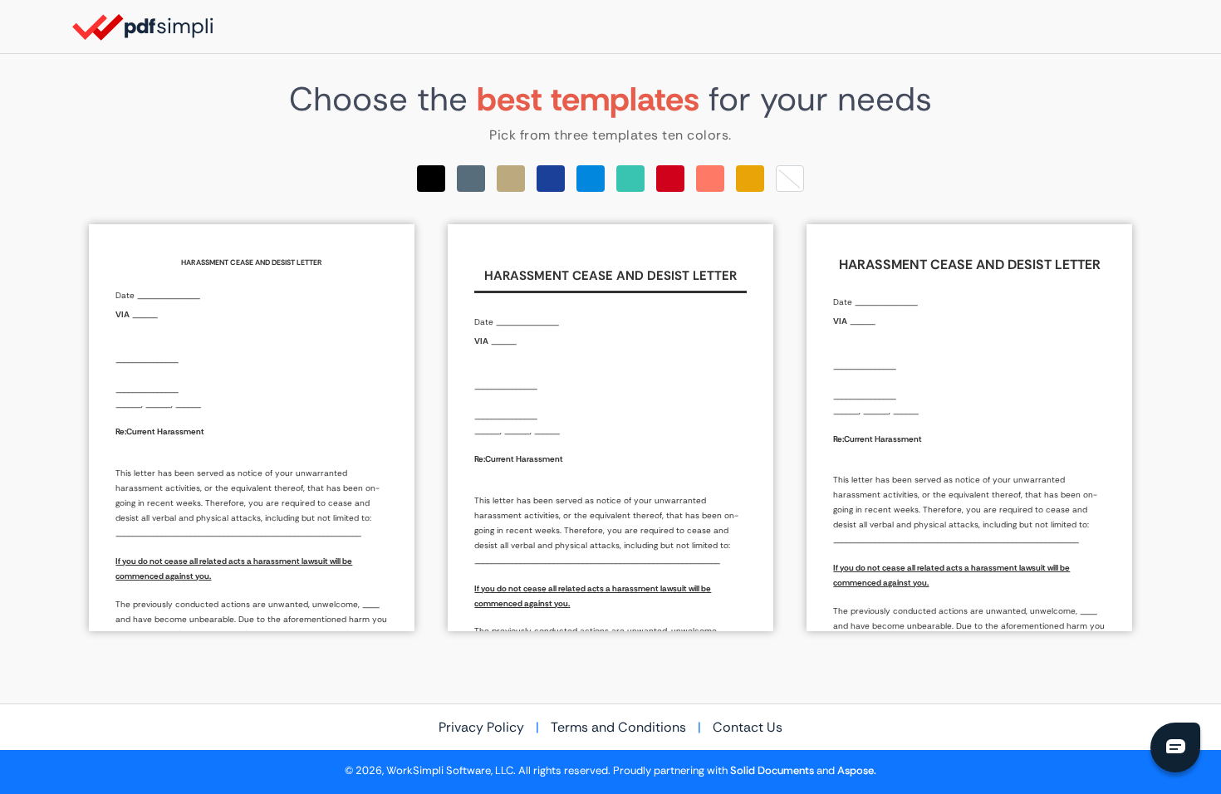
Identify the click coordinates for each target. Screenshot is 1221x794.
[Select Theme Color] (431, 178)
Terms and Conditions (618, 727)
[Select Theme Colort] (630, 178)
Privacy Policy (481, 727)
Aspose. (856, 770)
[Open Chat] (1175, 747)
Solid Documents (772, 770)
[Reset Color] (789, 178)
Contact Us (747, 727)
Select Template (252, 427)
